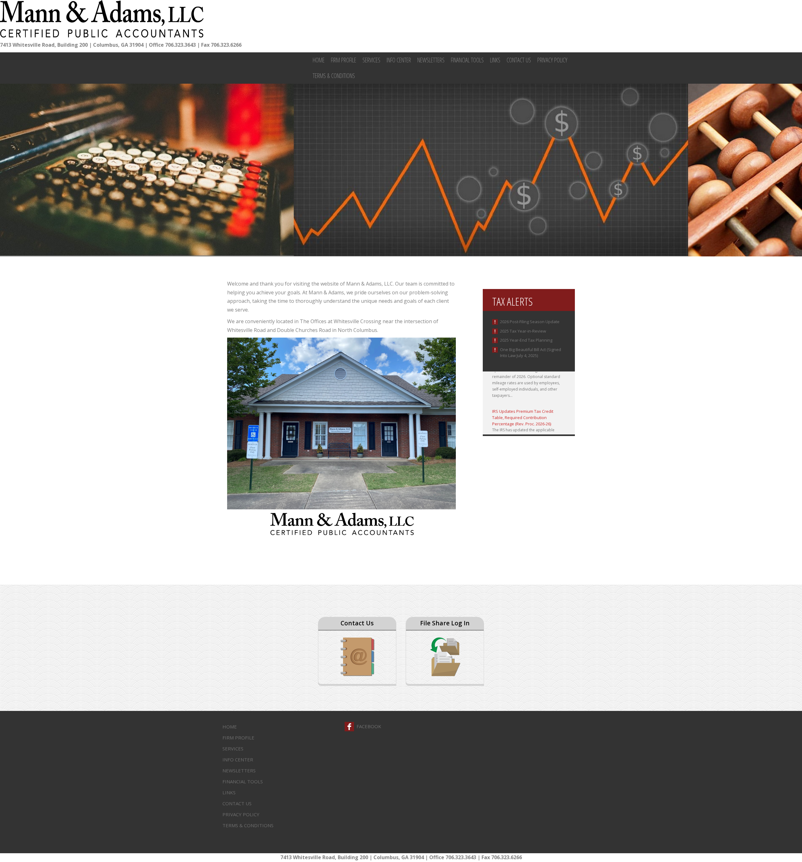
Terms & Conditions (334, 75)
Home (319, 60)
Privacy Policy (552, 60)
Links (495, 60)
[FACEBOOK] (349, 726)
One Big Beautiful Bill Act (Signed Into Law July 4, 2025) (530, 353)
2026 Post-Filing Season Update (530, 321)
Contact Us (519, 60)
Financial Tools (467, 60)
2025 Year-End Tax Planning (526, 340)
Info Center (399, 60)
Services (371, 60)
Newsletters (431, 60)
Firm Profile (343, 60)
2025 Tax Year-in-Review (523, 331)
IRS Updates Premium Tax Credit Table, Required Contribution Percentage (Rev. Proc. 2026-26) (522, 405)
